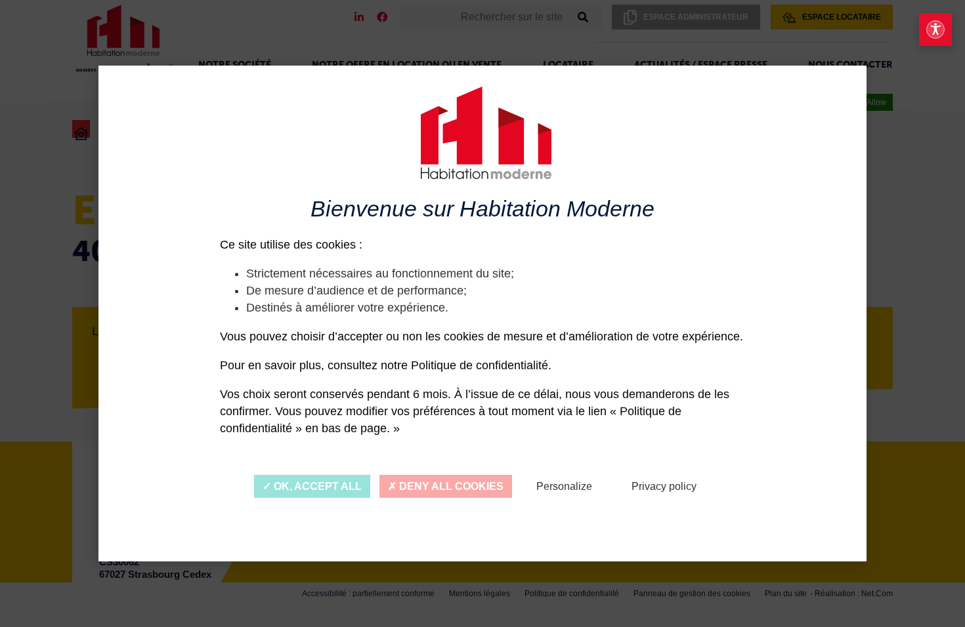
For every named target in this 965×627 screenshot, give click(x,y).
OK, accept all (316, 486)
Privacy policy (664, 486)
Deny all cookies (450, 486)
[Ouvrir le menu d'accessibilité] (935, 29)
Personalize (564, 486)
